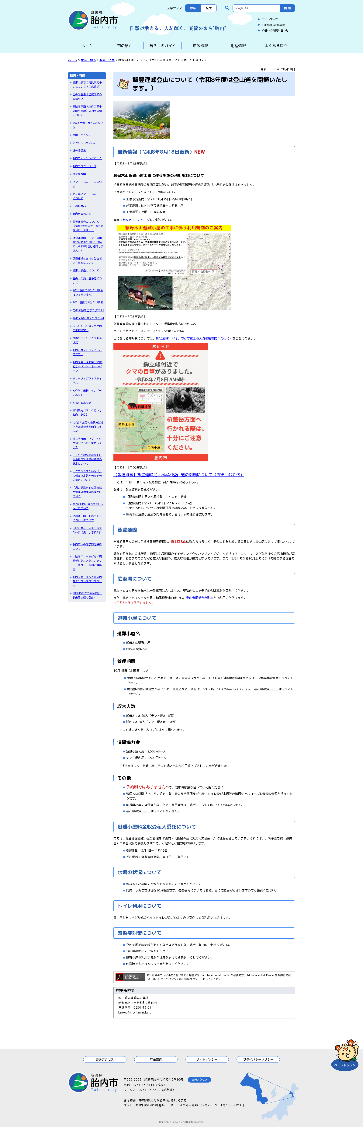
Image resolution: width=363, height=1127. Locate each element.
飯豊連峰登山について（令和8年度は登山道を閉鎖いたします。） (88, 226)
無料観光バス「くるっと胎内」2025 (87, 412)
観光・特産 (107, 60)
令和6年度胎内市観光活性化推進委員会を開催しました (88, 427)
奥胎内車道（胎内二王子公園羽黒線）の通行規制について (87, 111)
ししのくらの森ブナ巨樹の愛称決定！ (87, 328)
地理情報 (238, 45)
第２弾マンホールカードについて (87, 196)
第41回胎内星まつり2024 (88, 318)
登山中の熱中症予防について (87, 280)
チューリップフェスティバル (87, 380)
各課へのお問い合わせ (275, 30)
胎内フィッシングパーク (87, 158)
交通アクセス (105, 1059)
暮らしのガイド (162, 45)
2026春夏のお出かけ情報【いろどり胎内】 (88, 292)
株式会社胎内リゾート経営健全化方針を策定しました (87, 443)
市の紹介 (124, 45)
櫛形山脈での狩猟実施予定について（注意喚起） (87, 84)
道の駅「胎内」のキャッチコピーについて (87, 518)
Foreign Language (273, 25)
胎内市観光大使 (82, 213)
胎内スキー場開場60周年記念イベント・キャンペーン (87, 366)
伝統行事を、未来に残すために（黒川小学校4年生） (87, 532)
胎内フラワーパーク (84, 166)
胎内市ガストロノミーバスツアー (87, 352)
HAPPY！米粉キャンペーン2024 (87, 392)
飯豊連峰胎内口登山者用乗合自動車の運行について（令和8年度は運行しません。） (88, 244)
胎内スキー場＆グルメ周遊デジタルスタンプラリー (87, 581)
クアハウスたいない (84, 143)
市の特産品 (79, 206)
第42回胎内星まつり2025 (88, 310)
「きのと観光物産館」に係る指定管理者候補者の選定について (87, 459)
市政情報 (200, 45)
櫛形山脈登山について (86, 270)
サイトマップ (270, 19)
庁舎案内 (156, 1059)
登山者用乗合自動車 (199, 598)
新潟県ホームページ (136, 220)
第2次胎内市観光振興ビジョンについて (88, 506)
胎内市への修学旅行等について (87, 546)
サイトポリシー (207, 1059)
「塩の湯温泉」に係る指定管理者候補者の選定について (87, 492)
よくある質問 (276, 45)
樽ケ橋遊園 (79, 174)
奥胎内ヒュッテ (82, 135)
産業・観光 (88, 60)
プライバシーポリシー (258, 1059)
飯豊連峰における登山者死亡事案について (87, 260)
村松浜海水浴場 (82, 402)
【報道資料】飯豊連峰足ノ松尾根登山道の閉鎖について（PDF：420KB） (178, 474)
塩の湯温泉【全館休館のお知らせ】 (87, 96)
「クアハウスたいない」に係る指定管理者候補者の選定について (87, 475)
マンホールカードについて (87, 184)
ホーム (87, 45)
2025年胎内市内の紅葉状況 (88, 125)
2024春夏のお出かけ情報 (88, 302)
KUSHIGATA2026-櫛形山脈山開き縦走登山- (87, 595)
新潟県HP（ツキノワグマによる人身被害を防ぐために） (194, 338)
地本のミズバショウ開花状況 (87, 340)
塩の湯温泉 (79, 150)
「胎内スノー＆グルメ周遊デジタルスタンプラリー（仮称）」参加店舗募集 (87, 563)
